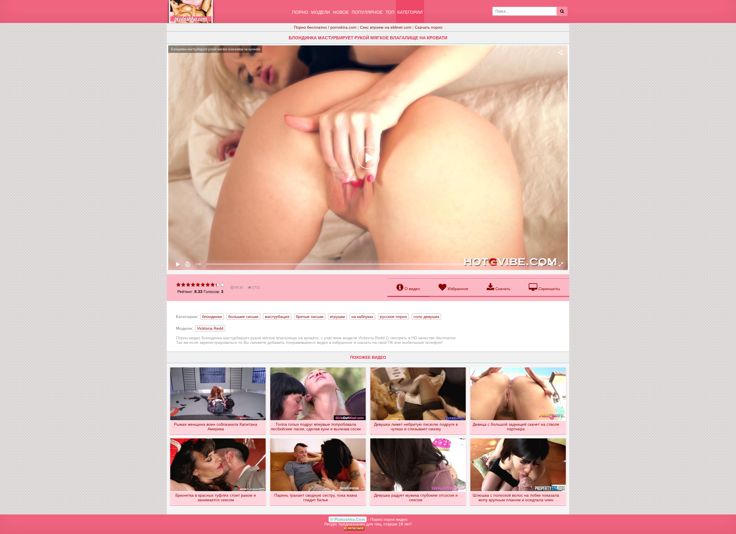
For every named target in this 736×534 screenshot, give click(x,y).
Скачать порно (428, 27)
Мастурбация (277, 316)
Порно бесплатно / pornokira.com (325, 27)
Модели (320, 12)
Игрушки (337, 316)
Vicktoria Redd (210, 328)
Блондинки (212, 316)
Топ (390, 12)
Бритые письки (309, 316)
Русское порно (393, 316)
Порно (300, 12)
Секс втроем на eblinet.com (385, 27)
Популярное (367, 12)
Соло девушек (426, 316)
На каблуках (362, 316)
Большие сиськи (243, 316)
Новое (341, 12)
